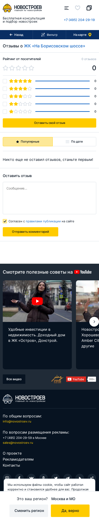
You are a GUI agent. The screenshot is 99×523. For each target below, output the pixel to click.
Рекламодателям (18, 459)
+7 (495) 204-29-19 (79, 20)
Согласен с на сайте (41, 221)
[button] (94, 322)
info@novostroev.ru (17, 421)
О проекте (12, 453)
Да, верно (70, 510)
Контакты (11, 465)
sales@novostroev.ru (18, 442)
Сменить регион (29, 510)
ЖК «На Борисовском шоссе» (54, 45)
